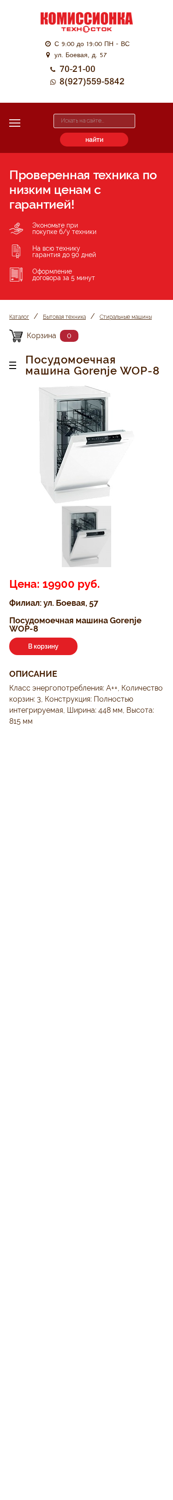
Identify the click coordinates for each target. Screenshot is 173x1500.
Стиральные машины (126, 317)
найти (94, 139)
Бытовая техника (64, 317)
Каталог (19, 317)
